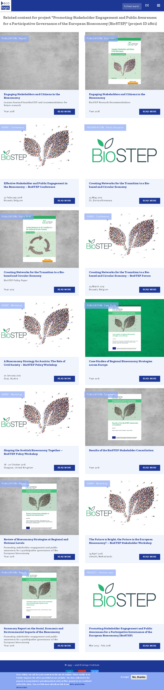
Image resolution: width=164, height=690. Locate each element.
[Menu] (158, 6)
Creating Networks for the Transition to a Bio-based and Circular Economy (119, 185)
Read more (64, 112)
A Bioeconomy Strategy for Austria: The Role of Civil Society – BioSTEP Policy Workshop (34, 363)
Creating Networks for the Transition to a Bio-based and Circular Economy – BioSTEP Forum (120, 273)
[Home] (5, 5)
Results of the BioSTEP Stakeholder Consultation (121, 450)
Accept (125, 677)
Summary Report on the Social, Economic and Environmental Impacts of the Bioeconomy (33, 630)
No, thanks (138, 677)
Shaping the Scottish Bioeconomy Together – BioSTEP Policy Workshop (33, 452)
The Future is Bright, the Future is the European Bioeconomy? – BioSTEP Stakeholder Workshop (121, 541)
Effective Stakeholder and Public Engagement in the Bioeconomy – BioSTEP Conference (36, 185)
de (147, 5)
